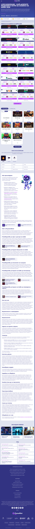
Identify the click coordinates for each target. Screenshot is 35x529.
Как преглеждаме (17, 495)
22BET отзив (26, 74)
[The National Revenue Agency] (3, 519)
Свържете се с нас (17, 498)
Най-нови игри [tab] (12, 108)
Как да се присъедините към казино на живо (17, 469)
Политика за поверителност (18, 528)
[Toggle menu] (1, 1)
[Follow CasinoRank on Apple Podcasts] (22, 509)
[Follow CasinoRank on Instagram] (14, 509)
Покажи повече (17, 103)
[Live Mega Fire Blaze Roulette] (6, 138)
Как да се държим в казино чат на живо (17, 474)
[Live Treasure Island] (6, 127)
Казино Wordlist (17, 481)
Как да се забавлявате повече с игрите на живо (17, 471)
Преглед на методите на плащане (17, 484)
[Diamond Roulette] (28, 116)
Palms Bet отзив (26, 61)
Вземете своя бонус (9, 34)
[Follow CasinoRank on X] (16, 509)
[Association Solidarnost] (16, 519)
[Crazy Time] (17, 127)
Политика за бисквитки (8, 528)
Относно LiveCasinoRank (17, 493)
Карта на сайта (27, 528)
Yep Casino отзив (9, 74)
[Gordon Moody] (22, 519)
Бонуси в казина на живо (17, 483)
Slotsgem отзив (9, 61)
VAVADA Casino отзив (9, 48)
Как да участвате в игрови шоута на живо (17, 476)
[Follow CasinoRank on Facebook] (12, 509)
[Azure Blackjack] (6, 116)
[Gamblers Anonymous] (28, 519)
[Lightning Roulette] (28, 127)
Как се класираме (17, 496)
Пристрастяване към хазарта (17, 486)
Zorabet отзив (26, 35)
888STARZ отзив (9, 35)
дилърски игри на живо (7, 198)
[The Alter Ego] (17, 116)
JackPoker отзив (26, 87)
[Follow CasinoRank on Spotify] (20, 509)
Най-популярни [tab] (5, 108)
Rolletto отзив (9, 87)
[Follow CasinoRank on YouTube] (18, 509)
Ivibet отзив (26, 48)
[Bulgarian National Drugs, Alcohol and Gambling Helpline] (9, 519)
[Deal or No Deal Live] (17, 138)
